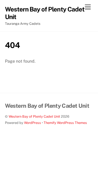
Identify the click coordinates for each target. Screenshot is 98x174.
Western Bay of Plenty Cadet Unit (34, 116)
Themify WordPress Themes (65, 123)
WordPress (32, 123)
